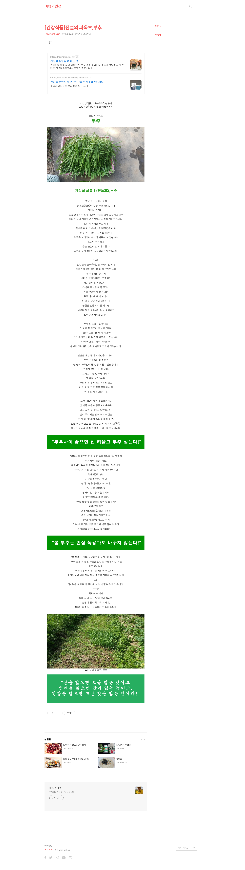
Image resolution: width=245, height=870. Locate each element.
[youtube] (64, 858)
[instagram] (57, 858)
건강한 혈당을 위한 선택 (64, 61)
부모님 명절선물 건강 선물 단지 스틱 (69, 85)
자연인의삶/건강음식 (53, 33)
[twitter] (50, 858)
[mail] (70, 858)
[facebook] (45, 858)
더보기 (144, 739)
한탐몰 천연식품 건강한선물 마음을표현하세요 (77, 81)
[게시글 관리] (59, 713)
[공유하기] (56, 713)
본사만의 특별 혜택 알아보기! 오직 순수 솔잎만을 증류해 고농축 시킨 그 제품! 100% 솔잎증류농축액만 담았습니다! (87, 67)
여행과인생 (53, 6)
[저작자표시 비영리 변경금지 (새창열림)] (79, 713)
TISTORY (48, 846)
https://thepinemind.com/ (62, 57)
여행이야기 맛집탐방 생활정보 (61, 791)
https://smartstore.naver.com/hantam (67, 77)
